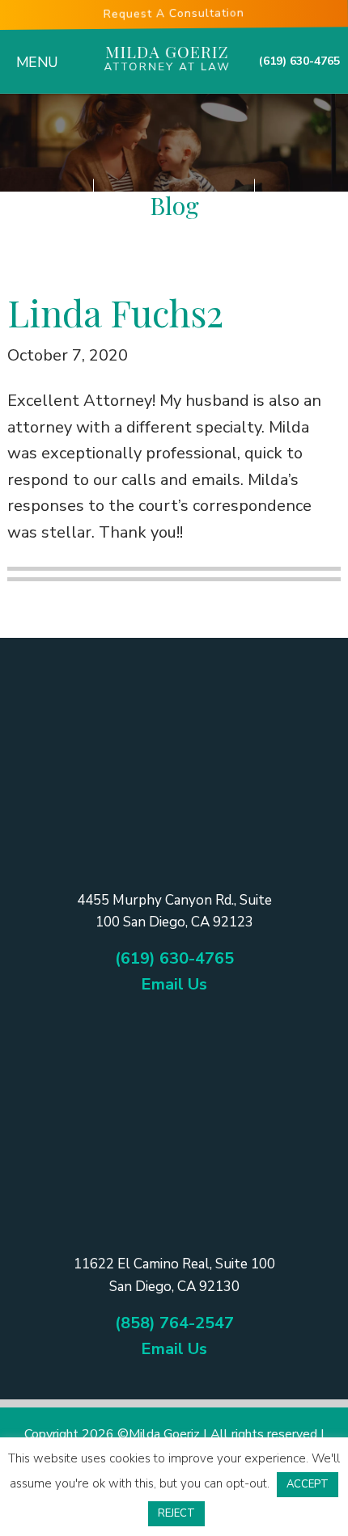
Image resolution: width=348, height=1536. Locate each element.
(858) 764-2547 (174, 1323)
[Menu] (29, 51)
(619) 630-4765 (299, 61)
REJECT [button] (176, 1513)
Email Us (174, 984)
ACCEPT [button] (307, 1484)
